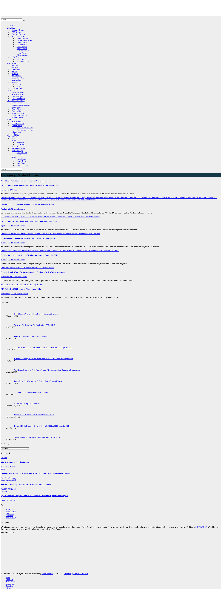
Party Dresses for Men (25, 130)
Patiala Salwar (22, 49)
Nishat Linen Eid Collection (47, 200)
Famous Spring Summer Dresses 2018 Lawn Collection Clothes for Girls (29, 255)
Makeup (15, 140)
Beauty (3, 469)
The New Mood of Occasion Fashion (15, 462)
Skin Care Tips (17, 151)
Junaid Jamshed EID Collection (172, 198)
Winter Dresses (22, 55)
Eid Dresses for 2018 (73, 198)
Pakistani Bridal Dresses (21, 105)
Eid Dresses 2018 (58, 198)
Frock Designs (22, 45)
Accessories (13, 136)
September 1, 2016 (8, 294)
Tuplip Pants (21, 53)
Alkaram (15, 65)
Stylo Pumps (21, 163)
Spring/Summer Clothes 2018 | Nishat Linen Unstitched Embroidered (28, 238)
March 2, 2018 (6, 243)
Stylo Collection (22, 165)
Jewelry (15, 138)
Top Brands (12, 63)
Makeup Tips (21, 142)
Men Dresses (16, 57)
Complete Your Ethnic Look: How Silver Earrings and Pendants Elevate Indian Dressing (36, 473)
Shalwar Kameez (23, 51)
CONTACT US (201, 527)
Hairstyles (12, 90)
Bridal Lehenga (17, 107)
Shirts (19, 84)
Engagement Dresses (24, 40)
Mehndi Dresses (18, 113)
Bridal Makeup (17, 111)
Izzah (16, 190)
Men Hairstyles (17, 94)
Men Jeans (20, 59)
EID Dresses (16, 32)
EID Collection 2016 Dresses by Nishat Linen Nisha (21, 289)
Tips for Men (21, 155)
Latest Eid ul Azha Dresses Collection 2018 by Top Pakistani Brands (27, 204)
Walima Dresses (18, 117)
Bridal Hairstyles (18, 92)
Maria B (15, 74)
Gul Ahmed (16, 70)
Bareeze (15, 67)
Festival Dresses (45, 217)
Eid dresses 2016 (17, 285)
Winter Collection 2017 (34, 268)
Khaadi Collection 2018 (199, 198)
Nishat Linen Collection (20, 181)
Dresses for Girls (13, 198)
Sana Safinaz (16, 80)
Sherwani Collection (19, 115)
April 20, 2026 (6, 489)
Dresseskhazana (47, 574)
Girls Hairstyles (17, 97)
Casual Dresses (22, 38)
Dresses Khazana (18, 209)
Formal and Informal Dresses (109, 198)
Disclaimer (9, 516)
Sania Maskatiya (18, 78)
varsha (14, 467)
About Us (9, 509)
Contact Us (10, 514)
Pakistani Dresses (18, 34)
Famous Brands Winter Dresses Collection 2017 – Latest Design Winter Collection (33, 272)
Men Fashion (17, 122)
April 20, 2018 (6, 209)
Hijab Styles (16, 132)
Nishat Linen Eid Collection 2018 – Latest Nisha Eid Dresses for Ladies (29, 221)
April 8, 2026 (6, 500)
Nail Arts (15, 146)
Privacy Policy (11, 518)
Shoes (19, 86)
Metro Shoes (21, 159)
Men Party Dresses (23, 61)
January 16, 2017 (7, 277)
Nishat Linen (16, 76)
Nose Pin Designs (18, 149)
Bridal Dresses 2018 (8, 480)
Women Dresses (18, 36)
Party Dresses (17, 126)
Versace (15, 82)
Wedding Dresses (16, 101)
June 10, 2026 (6, 467)
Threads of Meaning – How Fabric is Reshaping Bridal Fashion (26, 484)
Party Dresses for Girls (25, 128)
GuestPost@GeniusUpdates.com (76, 574)
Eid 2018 (23, 198)
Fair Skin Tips (22, 153)
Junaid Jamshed (155, 198)
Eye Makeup (21, 144)
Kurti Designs (22, 47)
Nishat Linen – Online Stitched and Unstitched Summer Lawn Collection (29, 185)
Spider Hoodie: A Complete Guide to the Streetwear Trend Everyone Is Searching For (34, 496)
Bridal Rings (16, 109)
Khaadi (14, 72)
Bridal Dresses (17, 103)
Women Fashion (18, 124)
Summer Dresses (18, 30)
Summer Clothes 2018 (43, 234)
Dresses (11, 28)
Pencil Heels (21, 161)
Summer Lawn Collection (90, 234)
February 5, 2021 (7, 190)
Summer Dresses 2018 (72, 234)
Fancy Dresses (22, 42)
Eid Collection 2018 (34, 198)
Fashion (11, 119)
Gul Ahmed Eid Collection (139, 198)
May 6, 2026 (6, 478)
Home (8, 578)
